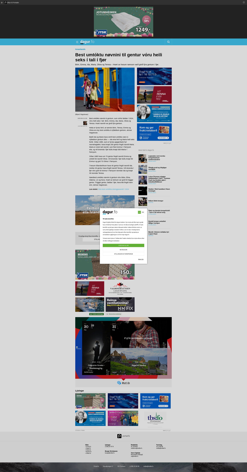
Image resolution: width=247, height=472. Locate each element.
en (143, 212)
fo (139, 212)
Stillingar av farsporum (123, 254)
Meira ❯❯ (140, 259)
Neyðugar (123, 249)
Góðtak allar (123, 245)
